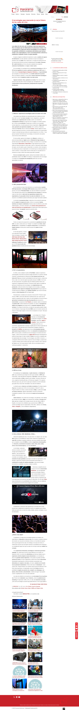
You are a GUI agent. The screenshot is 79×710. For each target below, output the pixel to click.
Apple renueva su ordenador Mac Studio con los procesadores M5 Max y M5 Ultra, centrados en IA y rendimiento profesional (60, 100)
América (59, 13)
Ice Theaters (37, 588)
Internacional (65, 13)
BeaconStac (28, 143)
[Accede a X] (76, 624)
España (55, 13)
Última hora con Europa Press (59, 96)
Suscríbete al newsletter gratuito (57, 62)
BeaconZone (21, 143)
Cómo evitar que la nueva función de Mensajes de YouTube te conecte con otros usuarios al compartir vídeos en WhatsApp (60, 132)
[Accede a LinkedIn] (76, 626)
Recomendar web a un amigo (56, 60)
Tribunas (38, 14)
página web (32, 334)
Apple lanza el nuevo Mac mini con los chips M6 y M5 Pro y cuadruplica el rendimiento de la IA (60, 104)
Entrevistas (33, 14)
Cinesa (26, 588)
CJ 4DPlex (33, 588)
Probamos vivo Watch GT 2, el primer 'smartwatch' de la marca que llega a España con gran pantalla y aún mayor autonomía (60, 125)
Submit (62, 16)
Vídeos (46, 14)
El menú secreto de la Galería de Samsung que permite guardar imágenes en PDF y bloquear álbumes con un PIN (60, 115)
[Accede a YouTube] (76, 628)
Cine (27, 586)
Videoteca (55, 29)
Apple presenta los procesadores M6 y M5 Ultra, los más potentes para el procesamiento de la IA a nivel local (60, 107)
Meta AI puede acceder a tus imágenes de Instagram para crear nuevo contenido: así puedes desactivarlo (60, 128)
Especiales (28, 14)
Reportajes (23, 14)
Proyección (34, 586)
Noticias (17, 14)
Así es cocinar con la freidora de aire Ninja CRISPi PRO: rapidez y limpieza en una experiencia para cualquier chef (60, 121)
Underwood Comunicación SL (31, 708)
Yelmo (13, 406)
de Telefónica (27, 72)
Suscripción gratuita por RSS (56, 58)
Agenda (42, 14)
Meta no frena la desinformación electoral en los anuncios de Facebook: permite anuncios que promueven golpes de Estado (60, 111)
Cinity (29, 588)
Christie (22, 588)
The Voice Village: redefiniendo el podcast (60, 85)
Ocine (45, 318)
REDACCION (15, 586)
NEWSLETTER (26, 593)
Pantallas (29, 586)
